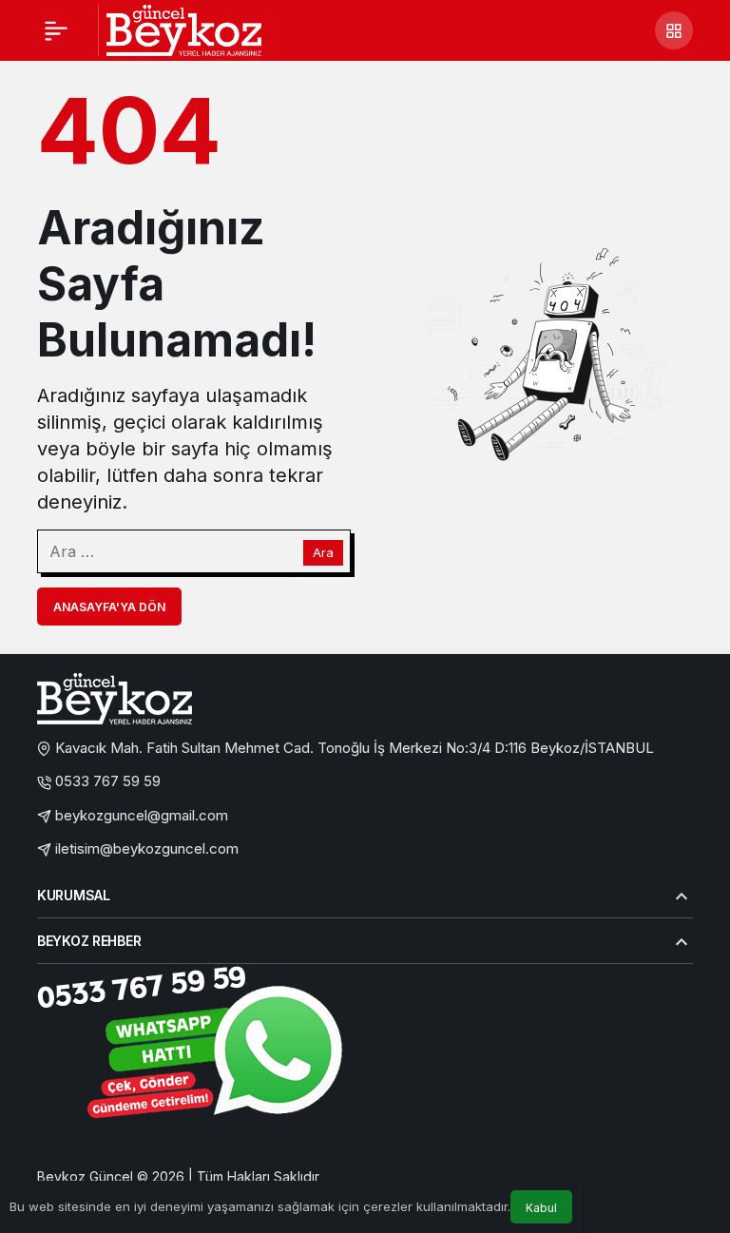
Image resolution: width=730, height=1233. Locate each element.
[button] (674, 30)
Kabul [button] (541, 1208)
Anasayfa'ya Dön (109, 607)
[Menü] (56, 30)
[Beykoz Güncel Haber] (183, 28)
